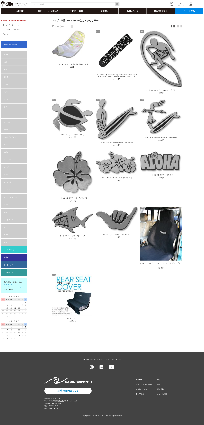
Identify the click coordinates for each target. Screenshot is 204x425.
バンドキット (8, 272)
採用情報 (104, 11)
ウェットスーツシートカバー (13, 25)
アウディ (7, 130)
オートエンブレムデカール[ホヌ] (72, 135)
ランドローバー (9, 220)
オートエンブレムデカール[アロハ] (161, 175)
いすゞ (6, 114)
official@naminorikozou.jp (12, 287)
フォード (7, 190)
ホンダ (6, 77)
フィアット (7, 182)
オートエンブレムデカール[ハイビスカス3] (117, 178)
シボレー (7, 152)
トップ (55, 20)
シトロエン (7, 160)
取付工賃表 (140, 394)
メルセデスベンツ (10, 137)
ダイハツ (7, 107)
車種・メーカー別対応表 (48, 11)
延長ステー (7, 257)
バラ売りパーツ (9, 250)
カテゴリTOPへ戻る (10, 45)
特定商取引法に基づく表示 (92, 359)
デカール (6, 34)
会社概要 (20, 11)
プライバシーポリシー (113, 359)
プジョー (7, 205)
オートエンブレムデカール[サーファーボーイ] (117, 143)
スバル (6, 92)
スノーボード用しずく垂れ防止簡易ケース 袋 (72, 64)
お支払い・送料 (76, 11)
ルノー (6, 227)
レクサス (7, 122)
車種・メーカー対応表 (144, 384)
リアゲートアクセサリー (11, 29)
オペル (6, 145)
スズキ (6, 99)
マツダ (6, 84)
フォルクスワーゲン (11, 197)
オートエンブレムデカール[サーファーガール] (161, 137)
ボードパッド (8, 265)
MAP (75, 401)
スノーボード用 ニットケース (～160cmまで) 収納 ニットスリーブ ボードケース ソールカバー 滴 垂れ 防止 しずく (117, 76)
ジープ (6, 167)
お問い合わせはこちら (68, 390)
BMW (6, 235)
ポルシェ (7, 242)
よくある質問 (162, 394)
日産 (5, 62)
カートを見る (189, 11)
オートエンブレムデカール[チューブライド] (161, 90)
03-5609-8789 (8, 284)
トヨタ (6, 54)
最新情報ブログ (160, 11)
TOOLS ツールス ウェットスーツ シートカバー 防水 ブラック (161, 264)
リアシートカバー (72, 318)
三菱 (5, 69)
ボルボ (6, 212)
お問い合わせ (132, 11)
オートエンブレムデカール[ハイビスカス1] (72, 198)
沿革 (158, 384)
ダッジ (6, 175)
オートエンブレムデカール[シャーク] (72, 236)
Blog (158, 380)
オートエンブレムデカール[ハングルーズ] (116, 235)
